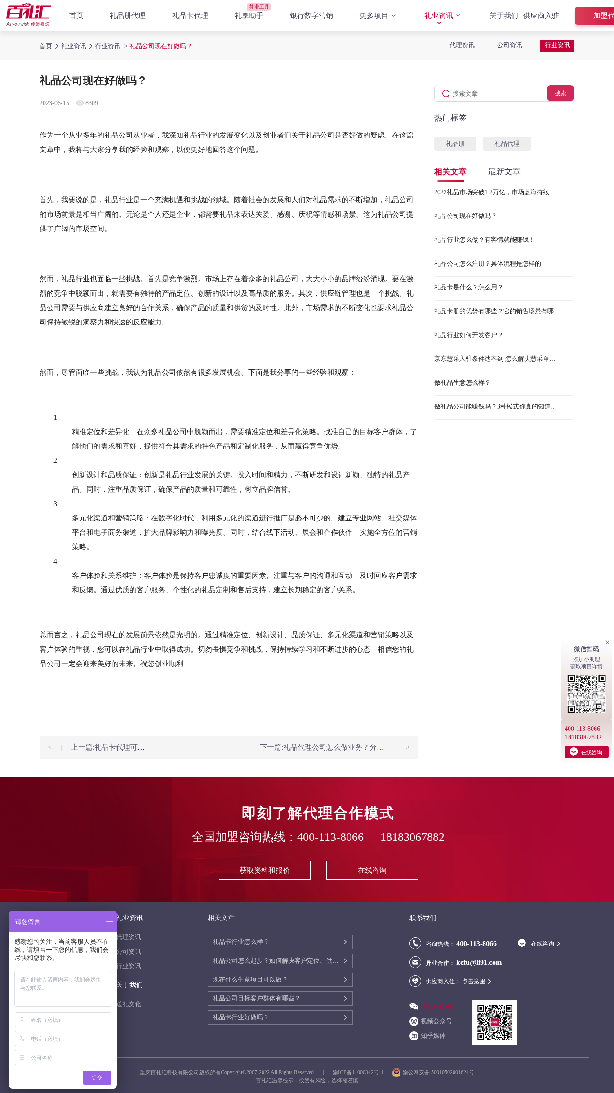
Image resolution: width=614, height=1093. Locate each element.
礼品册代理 (128, 15)
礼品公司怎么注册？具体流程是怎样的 (487, 263)
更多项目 (374, 15)
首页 (76, 15)
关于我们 (503, 15)
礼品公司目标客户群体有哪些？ (257, 998)
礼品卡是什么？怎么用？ (468, 287)
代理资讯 (462, 45)
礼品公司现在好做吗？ (465, 216)
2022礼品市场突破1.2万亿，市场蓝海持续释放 (497, 192)
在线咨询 (372, 870)
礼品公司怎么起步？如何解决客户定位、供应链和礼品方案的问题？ (278, 960)
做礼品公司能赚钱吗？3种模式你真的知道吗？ (497, 406)
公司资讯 (509, 45)
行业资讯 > (112, 46)
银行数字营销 (311, 15)
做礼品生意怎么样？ (462, 382)
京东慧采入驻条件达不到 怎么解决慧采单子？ (497, 358)
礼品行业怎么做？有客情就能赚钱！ (484, 239)
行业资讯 (557, 45)
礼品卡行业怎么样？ (241, 941)
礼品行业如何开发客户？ (468, 335)
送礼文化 (128, 1004)
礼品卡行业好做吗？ (241, 1017)
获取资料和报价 (265, 870)
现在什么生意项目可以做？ (250, 979)
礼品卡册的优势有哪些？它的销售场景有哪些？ (497, 311)
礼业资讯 (438, 15)
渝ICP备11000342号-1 (358, 1072)
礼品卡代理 (190, 15)
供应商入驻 (541, 15)
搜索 (560, 93)
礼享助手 (249, 15)
